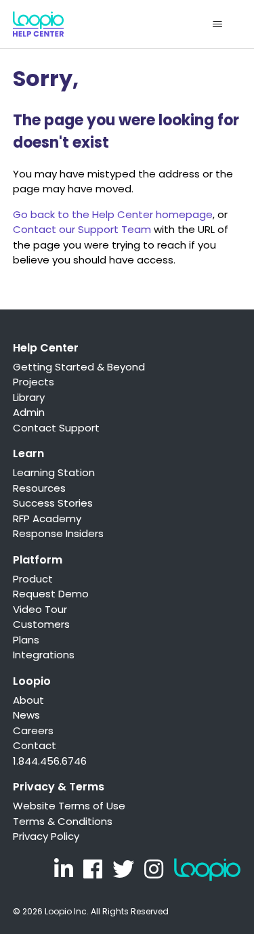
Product (33, 579)
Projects (33, 382)
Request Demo (51, 594)
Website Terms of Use (69, 806)
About (28, 700)
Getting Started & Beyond (79, 367)
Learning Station (54, 472)
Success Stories (53, 503)
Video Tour (40, 609)
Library (29, 397)
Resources (39, 488)
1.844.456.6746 (50, 761)
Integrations (44, 655)
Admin (29, 412)
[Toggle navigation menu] (217, 24)
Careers (33, 730)
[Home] (38, 24)
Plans (26, 640)
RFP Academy (47, 518)
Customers (41, 624)
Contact (34, 745)
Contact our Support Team (82, 229)
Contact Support (56, 428)
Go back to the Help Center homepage (113, 214)
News (26, 715)
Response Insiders (58, 533)
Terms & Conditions (62, 821)
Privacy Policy (46, 836)
